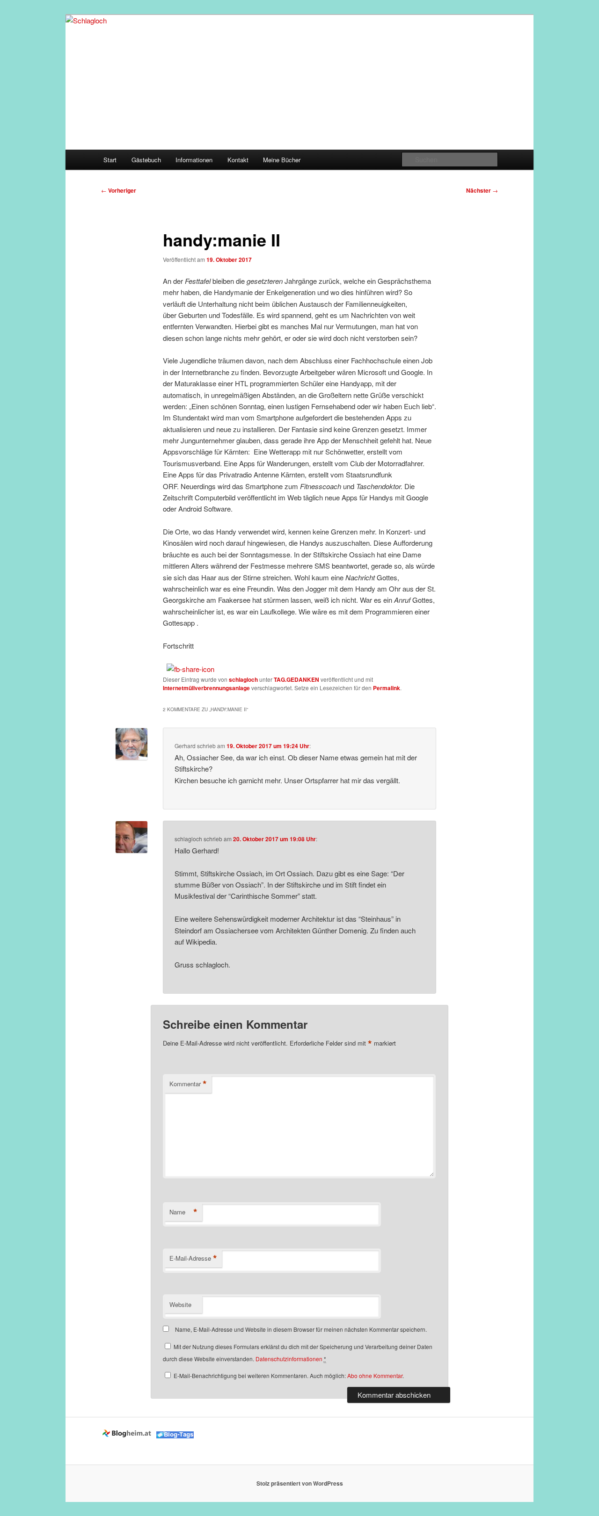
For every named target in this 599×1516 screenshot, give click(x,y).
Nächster (482, 190)
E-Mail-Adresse (193, 1258)
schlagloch (243, 679)
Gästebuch (146, 159)
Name (183, 1212)
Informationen (193, 159)
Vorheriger (118, 190)
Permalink (386, 688)
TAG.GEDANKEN (296, 679)
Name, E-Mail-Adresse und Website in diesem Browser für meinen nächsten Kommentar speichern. (301, 1329)
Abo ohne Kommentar (374, 1375)
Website (180, 1304)
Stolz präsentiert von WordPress (299, 1483)
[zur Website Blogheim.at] (128, 1436)
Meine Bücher (281, 159)
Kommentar (188, 1083)
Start (110, 159)
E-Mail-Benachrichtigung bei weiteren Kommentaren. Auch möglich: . (288, 1375)
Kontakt (237, 159)
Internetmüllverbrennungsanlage (206, 688)
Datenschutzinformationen (289, 1359)
